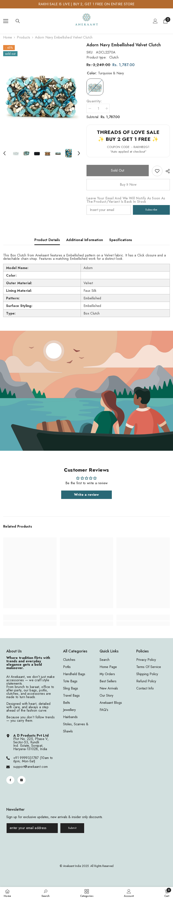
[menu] (5, 21)
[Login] (155, 21)
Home (7, 37)
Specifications (120, 239)
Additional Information (84, 239)
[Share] (166, 171)
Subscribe (151, 210)
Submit (72, 828)
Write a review (86, 494)
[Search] (17, 21)
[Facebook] (10, 780)
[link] (157, 171)
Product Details (47, 239)
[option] (41, 93)
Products (23, 37)
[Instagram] (22, 780)
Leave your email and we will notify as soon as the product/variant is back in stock (125, 200)
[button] (4, 153)
